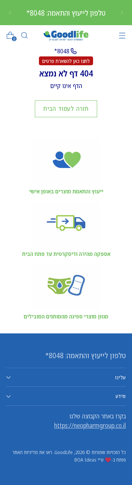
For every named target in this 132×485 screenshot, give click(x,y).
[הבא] (10, 12)
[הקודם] (121, 12)
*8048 (61, 51)
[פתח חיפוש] (24, 35)
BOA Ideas (85, 459)
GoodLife (63, 452)
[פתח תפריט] (122, 35)
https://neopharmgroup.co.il (90, 425)
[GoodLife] (66, 35)
